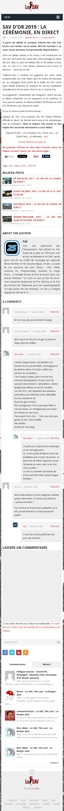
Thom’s (37, 807)
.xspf (45, 136)
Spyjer (26, 807)
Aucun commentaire (11, 185)
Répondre (55, 312)
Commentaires (17, 664)
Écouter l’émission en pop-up (32, 142)
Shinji (46, 804)
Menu (7, 17)
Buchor (34, 800)
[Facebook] (5, 652)
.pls (30, 136)
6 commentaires (48, 37)
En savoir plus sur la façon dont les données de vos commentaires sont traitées (31, 627)
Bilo (23, 800)
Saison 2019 (20, 165)
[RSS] (25, 652)
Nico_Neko (19, 354)
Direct (35, 37)
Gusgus (8, 804)
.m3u (25, 133)
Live (10, 165)
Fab (4, 37)
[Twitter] (12, 652)
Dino (44, 800)
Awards (28, 37)
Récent (46, 664)
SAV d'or (32, 165)
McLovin (21, 804)
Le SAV (35, 788)
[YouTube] (18, 652)
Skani (56, 804)
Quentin (34, 804)
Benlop (13, 800)
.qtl (56, 133)
